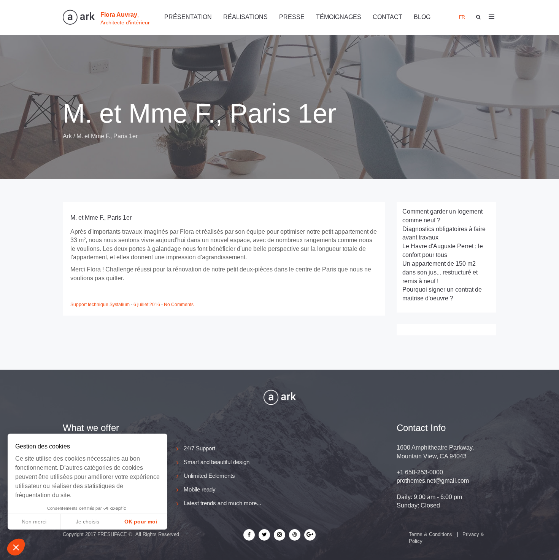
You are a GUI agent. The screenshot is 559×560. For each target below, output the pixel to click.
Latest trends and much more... (222, 503)
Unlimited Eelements (209, 475)
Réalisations (245, 17)
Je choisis (87, 522)
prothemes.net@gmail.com (433, 480)
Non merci (34, 522)
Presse (292, 17)
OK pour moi (140, 522)
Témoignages (338, 17)
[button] (16, 547)
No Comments (179, 304)
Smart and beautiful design (216, 462)
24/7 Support (199, 448)
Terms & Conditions (430, 534)
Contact (387, 17)
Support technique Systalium (100, 304)
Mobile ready (200, 489)
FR (462, 17)
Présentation (188, 17)
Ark (67, 136)
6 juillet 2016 (147, 304)
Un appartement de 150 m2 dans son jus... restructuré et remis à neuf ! (440, 272)
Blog (422, 17)
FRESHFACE (112, 534)
